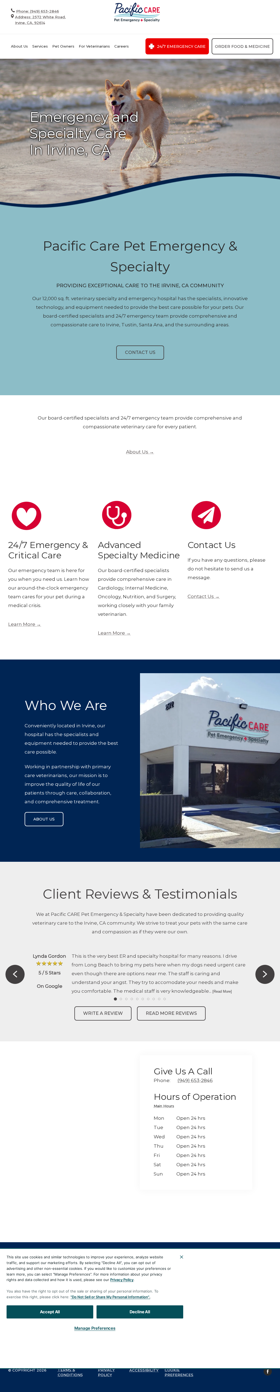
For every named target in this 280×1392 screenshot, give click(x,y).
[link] (136, 12)
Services (40, 46)
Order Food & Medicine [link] (242, 46)
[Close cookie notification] (182, 1257)
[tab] (165, 1107)
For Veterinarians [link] (94, 46)
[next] (265, 974)
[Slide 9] (159, 999)
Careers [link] (121, 46)
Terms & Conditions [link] (70, 1372)
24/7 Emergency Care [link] (181, 46)
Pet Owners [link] (63, 46)
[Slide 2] (121, 999)
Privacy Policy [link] (106, 1372)
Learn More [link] (21, 624)
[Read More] (222, 991)
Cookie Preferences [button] (179, 1372)
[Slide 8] (154, 999)
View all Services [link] (206, 1292)
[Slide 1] (115, 998)
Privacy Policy (121, 1279)
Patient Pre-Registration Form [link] (201, 1309)
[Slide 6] (143, 999)
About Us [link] (137, 451)
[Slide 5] (137, 999)
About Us (19, 46)
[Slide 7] (148, 999)
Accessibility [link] (144, 1370)
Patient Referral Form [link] (203, 1329)
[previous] (15, 974)
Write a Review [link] (103, 1013)
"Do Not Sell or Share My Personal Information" (110, 1297)
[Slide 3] (126, 999)
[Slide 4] (132, 999)
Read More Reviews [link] (171, 1013)
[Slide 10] (165, 999)
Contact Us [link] (140, 352)
